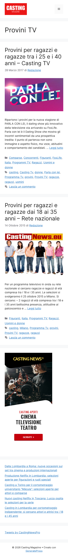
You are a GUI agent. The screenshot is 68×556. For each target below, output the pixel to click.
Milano (24, 328)
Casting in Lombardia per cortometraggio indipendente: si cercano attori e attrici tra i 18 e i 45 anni (34, 512)
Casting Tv (26, 172)
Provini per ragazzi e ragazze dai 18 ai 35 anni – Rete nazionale (32, 212)
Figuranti (45, 157)
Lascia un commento (22, 186)
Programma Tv (14, 177)
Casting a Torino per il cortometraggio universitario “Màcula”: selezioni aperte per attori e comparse (32, 489)
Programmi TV (21, 162)
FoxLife (57, 157)
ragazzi (9, 181)
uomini (19, 181)
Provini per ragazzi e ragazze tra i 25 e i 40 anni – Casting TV (33, 56)
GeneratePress (34, 550)
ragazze (54, 177)
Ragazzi (37, 162)
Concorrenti (31, 157)
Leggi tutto (56, 147)
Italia (8, 162)
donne (39, 172)
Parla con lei (52, 172)
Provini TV (41, 177)
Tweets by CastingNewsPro (22, 532)
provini (29, 177)
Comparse (15, 157)
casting (13, 172)
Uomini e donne (15, 323)
